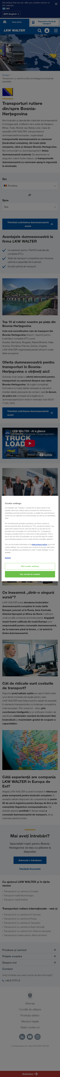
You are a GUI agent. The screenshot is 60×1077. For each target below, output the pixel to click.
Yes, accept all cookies (30, 574)
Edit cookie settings (30, 566)
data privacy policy (39, 544)
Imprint (8, 557)
